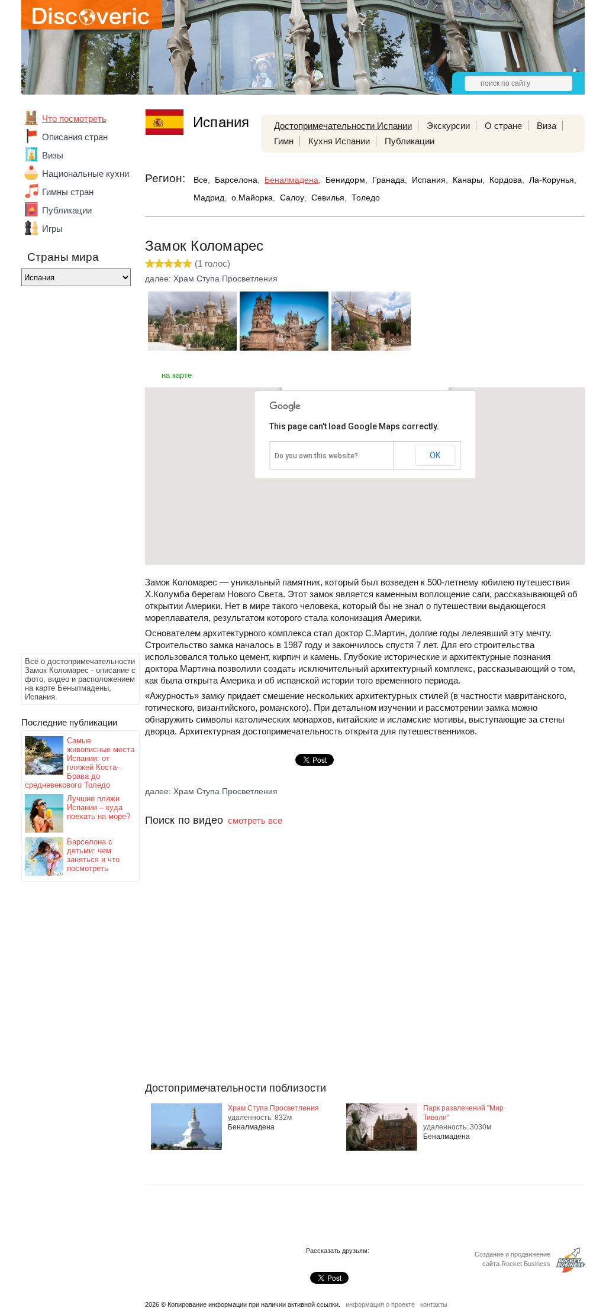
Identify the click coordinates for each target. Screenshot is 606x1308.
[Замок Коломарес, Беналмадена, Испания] (192, 347)
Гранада (388, 179)
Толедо (366, 197)
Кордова (505, 179)
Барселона (236, 179)
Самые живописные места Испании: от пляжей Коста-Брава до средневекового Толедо (79, 762)
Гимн (284, 141)
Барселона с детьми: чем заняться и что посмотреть (93, 855)
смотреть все (255, 820)
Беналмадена (291, 179)
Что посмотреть (74, 119)
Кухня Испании (339, 141)
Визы (52, 155)
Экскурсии (448, 126)
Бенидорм (345, 179)
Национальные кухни (85, 174)
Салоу (292, 197)
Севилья (327, 197)
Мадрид (209, 197)
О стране (503, 126)
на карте (177, 375)
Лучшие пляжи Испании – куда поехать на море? (98, 807)
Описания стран (75, 137)
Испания (429, 179)
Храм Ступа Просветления (273, 1108)
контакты (433, 1304)
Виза (546, 126)
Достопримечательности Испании (343, 126)
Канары (467, 179)
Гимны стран (68, 192)
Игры (52, 229)
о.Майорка (252, 197)
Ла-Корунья (551, 179)
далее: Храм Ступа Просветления (211, 278)
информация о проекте (380, 1304)
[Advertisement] (68, 473)
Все (201, 179)
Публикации (67, 210)
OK (435, 455)
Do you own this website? (316, 456)
